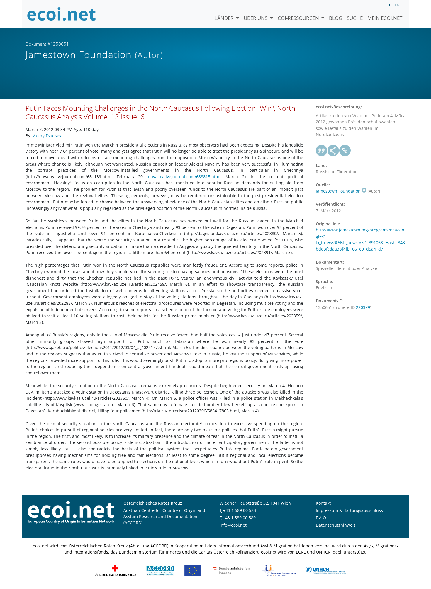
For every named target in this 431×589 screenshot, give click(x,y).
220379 (363, 307)
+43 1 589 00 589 (239, 517)
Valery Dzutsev (47, 135)
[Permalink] (345, 150)
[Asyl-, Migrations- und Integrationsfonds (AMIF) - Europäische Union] (192, 570)
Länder (225, 18)
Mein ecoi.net (384, 18)
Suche (355, 18)
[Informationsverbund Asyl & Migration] (279, 570)
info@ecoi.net (233, 525)
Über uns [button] (256, 18)
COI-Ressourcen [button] (299, 18)
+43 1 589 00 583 (239, 510)
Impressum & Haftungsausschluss (349, 510)
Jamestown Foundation (338, 191)
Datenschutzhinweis (336, 525)
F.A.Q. (321, 517)
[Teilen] (333, 150)
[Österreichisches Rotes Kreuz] (115, 570)
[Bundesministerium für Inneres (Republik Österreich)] (231, 570)
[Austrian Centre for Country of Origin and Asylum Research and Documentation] (160, 570)
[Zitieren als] (322, 150)
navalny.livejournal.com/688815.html (184, 176)
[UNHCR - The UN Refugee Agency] (325, 570)
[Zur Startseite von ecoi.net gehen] (61, 13)
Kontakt (323, 503)
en (397, 5)
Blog (335, 18)
